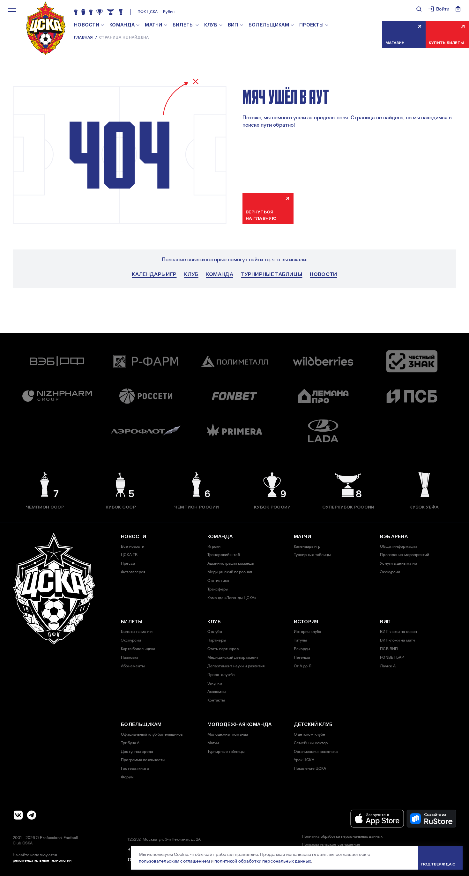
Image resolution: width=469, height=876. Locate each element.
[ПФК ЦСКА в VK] (18, 815)
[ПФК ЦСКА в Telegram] (31, 815)
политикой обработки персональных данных (262, 861)
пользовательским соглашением (174, 861)
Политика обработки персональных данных (342, 836)
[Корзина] (458, 9)
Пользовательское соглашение (331, 844)
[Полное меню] (12, 10)
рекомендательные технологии (42, 860)
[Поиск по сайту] (419, 9)
